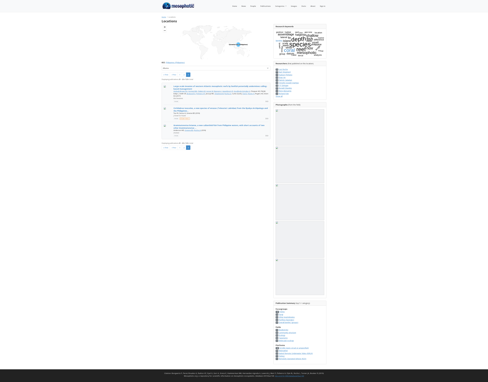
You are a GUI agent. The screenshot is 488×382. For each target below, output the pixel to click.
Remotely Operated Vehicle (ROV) (292, 359)
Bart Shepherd (285, 72)
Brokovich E (191, 94)
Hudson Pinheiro (285, 75)
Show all (279, 96)
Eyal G (245, 94)
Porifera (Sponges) (286, 320)
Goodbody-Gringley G (242, 91)
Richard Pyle (284, 93)
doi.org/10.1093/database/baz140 (289, 376)
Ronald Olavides (285, 88)
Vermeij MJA (192, 91)
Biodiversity (283, 330)
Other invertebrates (287, 317)
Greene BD (189, 130)
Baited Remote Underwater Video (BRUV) (296, 353)
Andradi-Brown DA (180, 91)
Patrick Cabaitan (285, 80)
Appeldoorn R (227, 91)
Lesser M (209, 91)
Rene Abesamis (285, 91)
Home (164, 17)
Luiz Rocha (283, 69)
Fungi (281, 314)
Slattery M (201, 91)
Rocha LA (227, 94)
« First (165, 74)
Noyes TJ (251, 94)
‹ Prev (173, 74)
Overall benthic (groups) (288, 322)
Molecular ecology (286, 340)
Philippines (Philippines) (175, 62)
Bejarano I (218, 91)
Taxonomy (283, 338)
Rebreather (283, 350)
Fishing (281, 356)
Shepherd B (219, 94)
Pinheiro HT (200, 94)
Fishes (282, 311)
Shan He (282, 77)
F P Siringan (283, 85)
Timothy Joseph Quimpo (289, 83)
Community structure (287, 332)
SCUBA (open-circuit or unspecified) (294, 348)
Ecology (282, 335)
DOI (266, 101)
